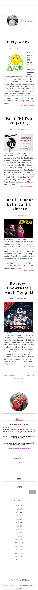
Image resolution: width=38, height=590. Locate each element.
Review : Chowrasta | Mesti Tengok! (19, 288)
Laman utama (19, 378)
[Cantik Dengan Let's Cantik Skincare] (18, 228)
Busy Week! (19, 42)
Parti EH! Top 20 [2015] (19, 120)
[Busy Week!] (15, 63)
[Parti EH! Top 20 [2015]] (18, 142)
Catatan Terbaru (9, 376)
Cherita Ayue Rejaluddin (21, 585)
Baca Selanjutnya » (27, 105)
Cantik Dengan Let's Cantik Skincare (19, 204)
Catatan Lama (30, 376)
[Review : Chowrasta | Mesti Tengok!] (18, 317)
